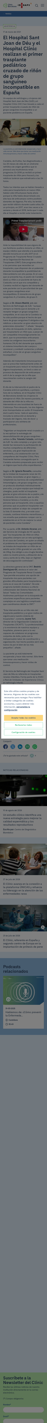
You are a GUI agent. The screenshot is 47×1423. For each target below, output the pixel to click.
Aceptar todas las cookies (23, 718)
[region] (23, 711)
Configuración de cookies (23, 732)
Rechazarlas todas (23, 725)
